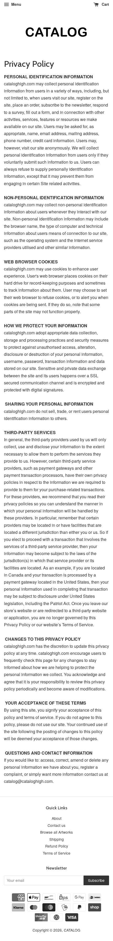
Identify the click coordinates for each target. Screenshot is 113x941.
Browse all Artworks (56, 832)
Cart (105, 4)
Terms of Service (56, 853)
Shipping (56, 839)
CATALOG (72, 930)
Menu (15, 4)
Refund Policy (56, 846)
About (56, 818)
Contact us (56, 825)
